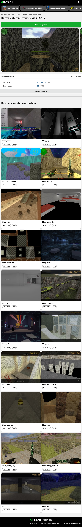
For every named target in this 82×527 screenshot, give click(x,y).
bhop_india (6, 222)
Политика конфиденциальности (50, 523)
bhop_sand (46, 425)
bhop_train (6, 384)
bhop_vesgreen (47, 303)
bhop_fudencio (7, 425)
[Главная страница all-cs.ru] (7, 2)
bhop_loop (6, 506)
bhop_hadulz (47, 506)
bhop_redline (7, 303)
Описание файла (7, 76)
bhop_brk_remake (49, 384)
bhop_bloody (47, 181)
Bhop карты (43, 82)
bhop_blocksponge (9, 181)
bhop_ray (45, 141)
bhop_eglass (46, 344)
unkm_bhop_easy (8, 466)
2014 (40, 86)
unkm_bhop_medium (50, 466)
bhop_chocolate (8, 263)
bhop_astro (6, 344)
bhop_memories (48, 222)
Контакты (33, 523)
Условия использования (73, 523)
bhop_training (7, 141)
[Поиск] (79, 2)
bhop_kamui (46, 263)
